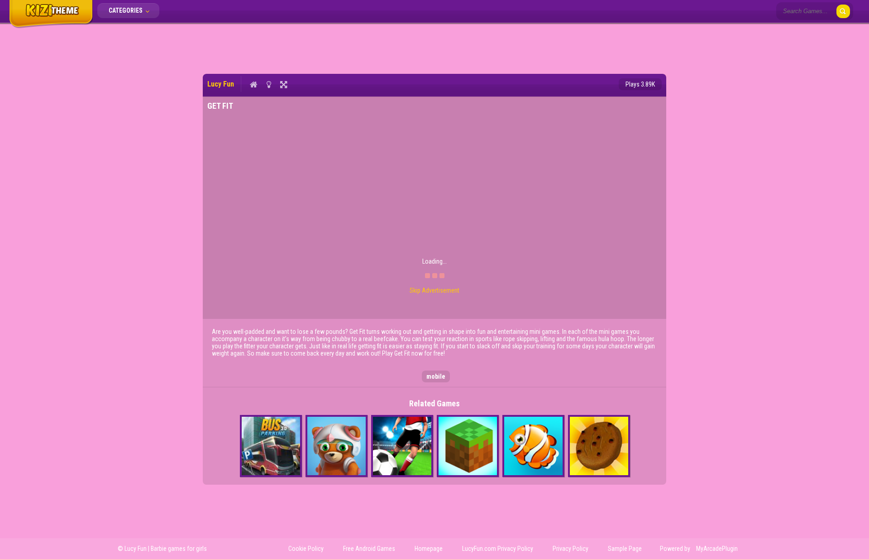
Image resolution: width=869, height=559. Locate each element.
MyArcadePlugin (717, 548)
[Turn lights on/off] (268, 84)
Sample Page (625, 548)
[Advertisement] (434, 47)
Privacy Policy (570, 548)
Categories (126, 10)
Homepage (429, 548)
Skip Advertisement (434, 290)
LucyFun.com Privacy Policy (497, 548)
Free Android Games (369, 548)
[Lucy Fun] (51, 26)
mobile (435, 376)
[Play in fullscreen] (283, 84)
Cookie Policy (306, 548)
